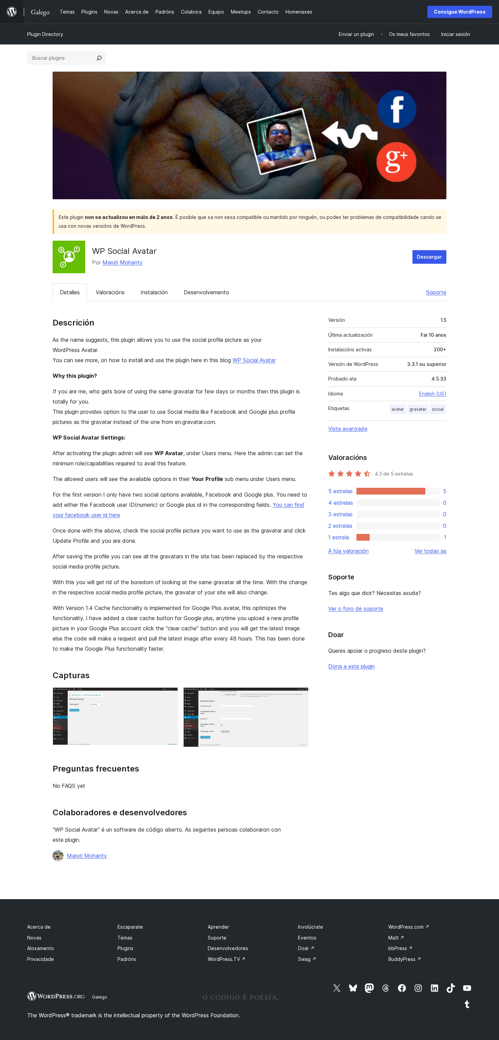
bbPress (400, 948)
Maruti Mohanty (123, 262)
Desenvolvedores (228, 948)
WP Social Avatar (254, 360)
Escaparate (130, 927)
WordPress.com (408, 927)
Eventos (307, 938)
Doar (306, 948)
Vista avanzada (347, 428)
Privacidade (40, 959)
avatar (397, 409)
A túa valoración (348, 550)
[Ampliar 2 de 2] (299, 696)
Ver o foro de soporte (355, 608)
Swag (307, 959)
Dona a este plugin (351, 666)
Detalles (70, 292)
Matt (396, 938)
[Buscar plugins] (99, 58)
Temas (124, 938)
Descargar (429, 257)
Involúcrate (310, 927)
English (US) (432, 393)
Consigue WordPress (460, 12)
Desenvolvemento (206, 292)
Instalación (154, 292)
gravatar (417, 409)
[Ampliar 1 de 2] (168, 696)
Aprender (218, 927)
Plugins (125, 948)
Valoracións (110, 292)
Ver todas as (430, 550)
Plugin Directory (45, 34)
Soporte (436, 292)
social (438, 409)
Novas (34, 938)
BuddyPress (404, 959)
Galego (99, 997)
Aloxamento (40, 948)
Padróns (126, 959)
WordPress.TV (227, 959)
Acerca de (39, 927)
